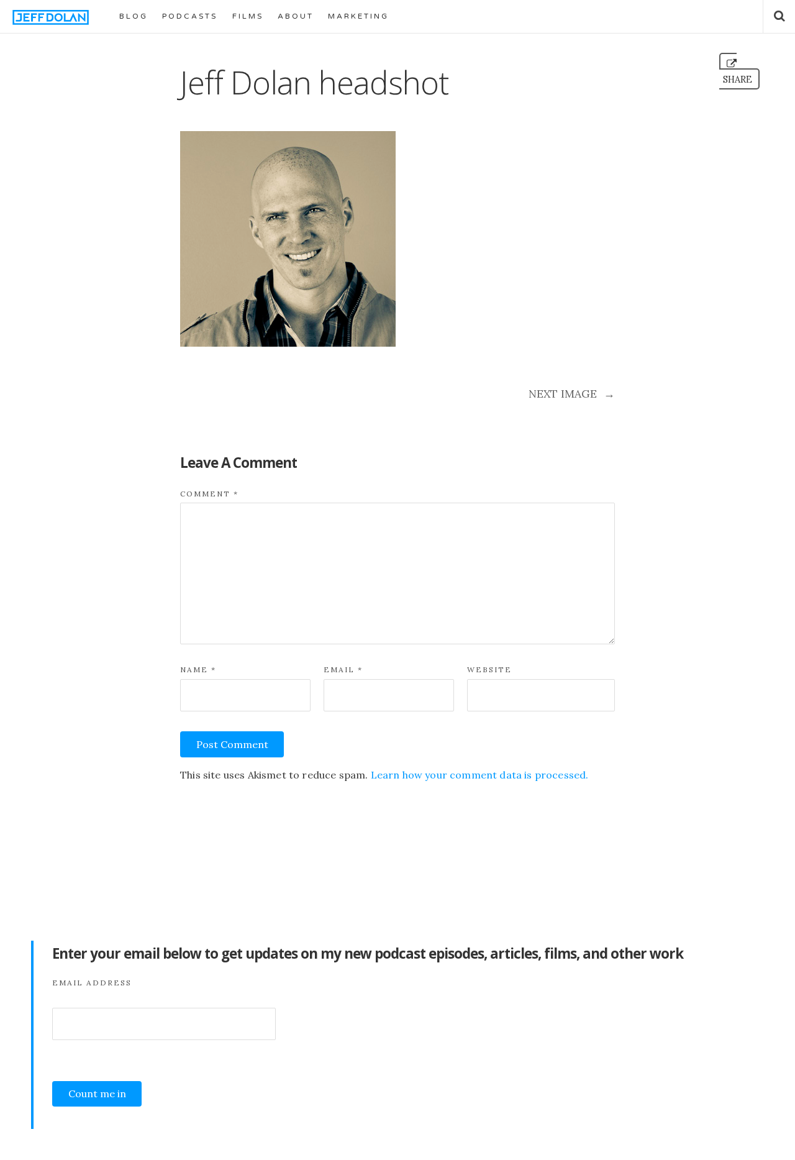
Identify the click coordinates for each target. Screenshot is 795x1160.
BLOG (133, 16)
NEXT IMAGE (572, 393)
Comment (209, 493)
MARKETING (358, 16)
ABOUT (296, 16)
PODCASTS (189, 16)
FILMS (247, 16)
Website (489, 669)
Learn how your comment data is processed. (480, 775)
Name (198, 669)
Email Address (92, 982)
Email (343, 669)
